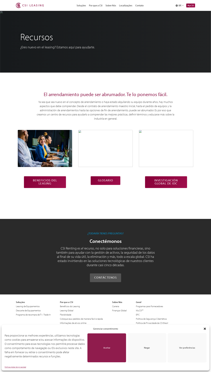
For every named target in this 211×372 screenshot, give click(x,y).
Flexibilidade (65, 314)
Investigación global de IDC (166, 181)
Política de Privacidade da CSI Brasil (152, 322)
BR (180, 5)
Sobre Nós (111, 5)
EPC (138, 314)
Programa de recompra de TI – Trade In (33, 314)
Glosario (105, 180)
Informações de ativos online (73, 322)
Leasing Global (66, 310)
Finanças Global (119, 310)
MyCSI (191, 5)
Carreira (115, 306)
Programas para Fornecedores (149, 306)
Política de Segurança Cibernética (151, 318)
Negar (147, 347)
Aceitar (106, 347)
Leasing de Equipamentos (28, 306)
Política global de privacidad (15, 367)
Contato (139, 5)
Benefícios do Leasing (70, 306)
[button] (204, 328)
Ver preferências (187, 347)
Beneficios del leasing (45, 181)
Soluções (81, 5)
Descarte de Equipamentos (28, 310)
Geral (138, 302)
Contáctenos (105, 277)
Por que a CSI (95, 5)
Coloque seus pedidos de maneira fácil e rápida (81, 318)
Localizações (125, 5)
